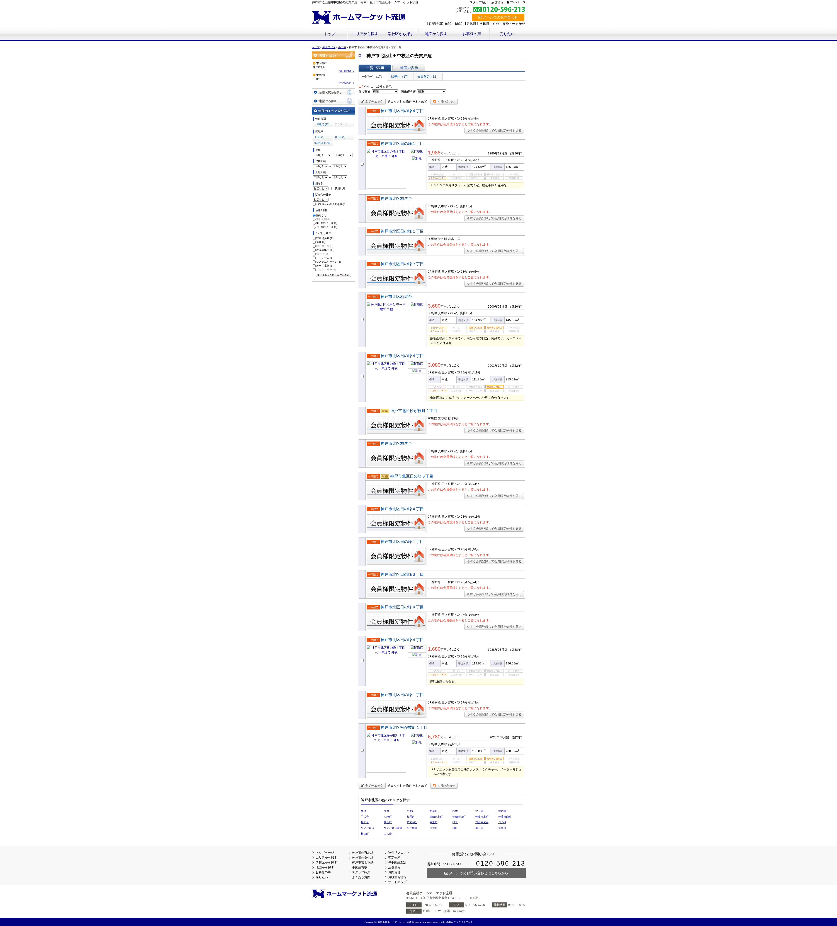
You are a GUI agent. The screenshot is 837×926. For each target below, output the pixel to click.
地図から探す (436, 34)
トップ (329, 34)
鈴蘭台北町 (436, 816)
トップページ (325, 852)
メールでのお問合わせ (500, 17)
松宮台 (433, 828)
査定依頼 (394, 857)
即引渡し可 (324, 246)
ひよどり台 (367, 828)
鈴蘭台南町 (504, 816)
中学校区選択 (346, 82)
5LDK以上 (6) (322, 142)
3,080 (434, 365)
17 (361, 86)
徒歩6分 (453, 418)
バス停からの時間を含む (330, 204)
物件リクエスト (399, 852)
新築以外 (340, 188)
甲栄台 (365, 816)
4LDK (454, 649)
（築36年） (516, 153)
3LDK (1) (319, 137)
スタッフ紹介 (479, 2)
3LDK (454, 365)
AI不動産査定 (397, 862)
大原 (386, 811)
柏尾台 (433, 811)
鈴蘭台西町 (459, 816)
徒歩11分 (454, 744)
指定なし (321, 215)
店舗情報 (497, 2)
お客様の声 (472, 34)
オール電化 (324, 265)
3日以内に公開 (326, 223)
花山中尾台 (481, 822)
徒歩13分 (454, 239)
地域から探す (333, 55)
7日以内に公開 (326, 227)
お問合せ (394, 872)
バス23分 (461, 271)
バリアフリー (326, 269)
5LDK (454, 153)
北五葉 (479, 811)
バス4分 (453, 206)
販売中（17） (400, 76)
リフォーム (324, 257)
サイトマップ (397, 882)
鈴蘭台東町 (481, 816)
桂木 (455, 811)
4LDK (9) (340, 137)
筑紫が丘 (412, 822)
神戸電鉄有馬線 (362, 852)
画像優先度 (408, 91)
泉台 (363, 811)
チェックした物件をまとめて (407, 101)
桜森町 (365, 833)
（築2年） (517, 737)
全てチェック (374, 101)
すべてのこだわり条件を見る (333, 275)
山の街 (388, 833)
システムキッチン (329, 261)
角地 (320, 242)
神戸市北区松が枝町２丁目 (413, 411)
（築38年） (516, 649)
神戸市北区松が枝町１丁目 (404, 727)
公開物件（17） (373, 76)
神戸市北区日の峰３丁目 (402, 264)
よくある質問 (361, 877)
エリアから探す (365, 34)
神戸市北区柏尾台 (396, 198)
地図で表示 (408, 68)
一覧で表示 (375, 68)
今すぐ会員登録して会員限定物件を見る (494, 130)
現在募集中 (325, 250)
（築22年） (516, 365)
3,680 (434, 306)
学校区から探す (401, 34)
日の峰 (502, 822)
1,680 (434, 649)
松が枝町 (412, 828)
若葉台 (502, 828)
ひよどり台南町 (393, 828)
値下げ (322, 253)
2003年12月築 (497, 365)
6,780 (434, 736)
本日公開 (323, 219)
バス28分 (461, 118)
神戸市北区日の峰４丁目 (402, 111)
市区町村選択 (346, 71)
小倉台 (411, 811)
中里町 (433, 822)
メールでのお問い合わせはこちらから (478, 873)
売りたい (507, 34)
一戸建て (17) (321, 124)
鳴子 (455, 822)
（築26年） (516, 306)
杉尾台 (411, 816)
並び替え (365, 91)
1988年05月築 (497, 649)
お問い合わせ (446, 101)
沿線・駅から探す (333, 92)
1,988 (434, 153)
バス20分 (461, 549)
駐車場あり (325, 238)
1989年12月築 (497, 153)
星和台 (365, 822)
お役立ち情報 (397, 877)
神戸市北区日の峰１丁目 (402, 143)
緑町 (455, 828)
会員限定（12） (428, 76)
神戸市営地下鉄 (362, 862)
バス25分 (461, 484)
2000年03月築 (497, 306)
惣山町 (388, 822)
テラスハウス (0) (341, 125)
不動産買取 (359, 867)
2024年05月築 (499, 737)
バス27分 (461, 702)
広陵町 (388, 816)
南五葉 (479, 828)
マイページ (517, 2)
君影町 (502, 811)
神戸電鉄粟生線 (362, 857)
